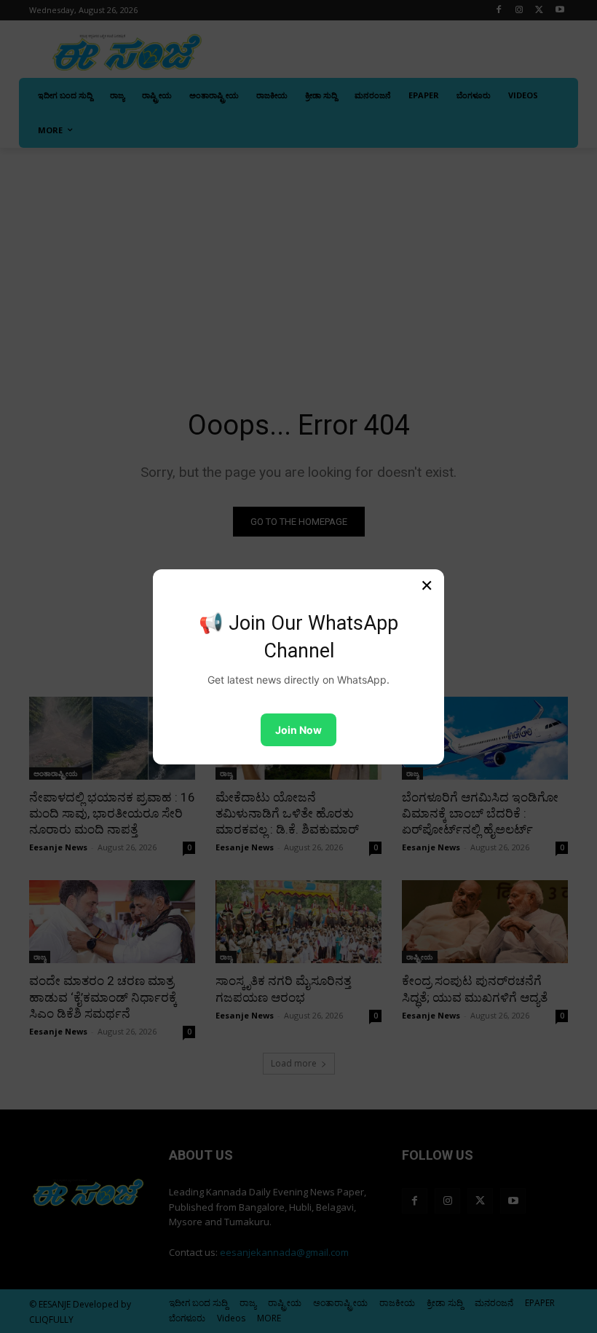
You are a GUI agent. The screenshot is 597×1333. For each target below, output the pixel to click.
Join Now (298, 730)
